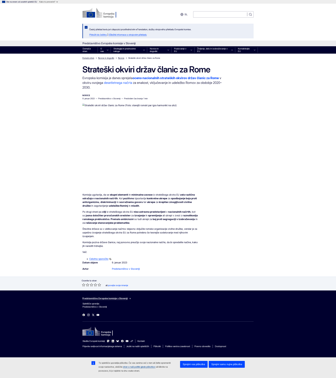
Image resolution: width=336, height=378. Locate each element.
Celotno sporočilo (98, 258)
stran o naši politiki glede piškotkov (139, 367)
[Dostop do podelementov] (108, 50)
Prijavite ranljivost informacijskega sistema (102, 346)
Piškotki (157, 346)
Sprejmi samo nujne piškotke (226, 364)
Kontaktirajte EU (244, 50)
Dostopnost (220, 346)
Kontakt (141, 341)
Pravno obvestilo (202, 346)
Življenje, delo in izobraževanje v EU (212, 50)
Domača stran (87, 50)
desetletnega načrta (118, 83)
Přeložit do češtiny (98, 34)
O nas (102, 50)
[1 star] (84, 285)
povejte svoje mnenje (118, 285)
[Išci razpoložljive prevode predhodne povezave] (110, 259)
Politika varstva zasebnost (177, 346)
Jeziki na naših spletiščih (137, 346)
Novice (121, 58)
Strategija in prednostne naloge (124, 50)
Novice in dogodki (154, 50)
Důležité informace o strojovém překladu (128, 34)
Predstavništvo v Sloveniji (126, 268)
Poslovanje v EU (180, 50)
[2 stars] (86, 285)
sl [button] (186, 14)
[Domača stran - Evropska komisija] (103, 13)
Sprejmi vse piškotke (194, 364)
